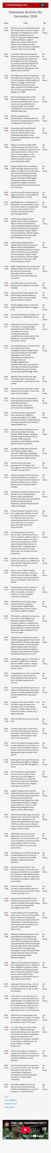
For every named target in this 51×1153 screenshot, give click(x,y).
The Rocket (10, 1107)
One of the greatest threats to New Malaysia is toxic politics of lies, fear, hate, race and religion (25, 390)
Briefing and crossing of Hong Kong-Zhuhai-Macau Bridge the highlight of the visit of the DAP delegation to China (25, 763)
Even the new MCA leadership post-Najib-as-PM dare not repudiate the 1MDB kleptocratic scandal (25, 194)
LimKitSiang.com (16, 5)
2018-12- (6, 29)
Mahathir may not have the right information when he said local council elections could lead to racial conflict (25, 380)
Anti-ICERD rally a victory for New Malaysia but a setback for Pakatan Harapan (25, 285)
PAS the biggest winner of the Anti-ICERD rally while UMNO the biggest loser (24, 307)
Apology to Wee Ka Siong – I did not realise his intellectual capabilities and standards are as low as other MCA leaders (25, 987)
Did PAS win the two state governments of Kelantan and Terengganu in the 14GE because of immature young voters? (25, 466)
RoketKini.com (11, 1103)
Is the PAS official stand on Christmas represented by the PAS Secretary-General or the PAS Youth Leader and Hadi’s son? (25, 889)
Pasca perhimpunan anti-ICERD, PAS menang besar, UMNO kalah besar (25, 315)
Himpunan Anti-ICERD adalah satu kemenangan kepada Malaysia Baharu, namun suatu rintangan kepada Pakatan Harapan (24, 296)
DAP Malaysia (10, 1100)
